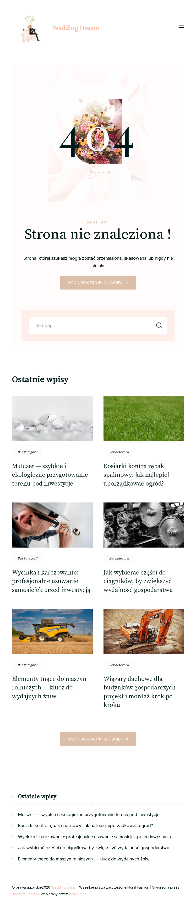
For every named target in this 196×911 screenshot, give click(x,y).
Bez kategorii (27, 452)
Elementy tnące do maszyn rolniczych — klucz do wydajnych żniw (49, 687)
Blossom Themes (25, 894)
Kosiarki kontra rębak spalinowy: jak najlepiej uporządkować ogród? (136, 475)
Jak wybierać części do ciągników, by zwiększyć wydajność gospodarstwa (138, 581)
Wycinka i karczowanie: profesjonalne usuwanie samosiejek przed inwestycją (51, 581)
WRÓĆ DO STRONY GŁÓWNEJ (94, 282)
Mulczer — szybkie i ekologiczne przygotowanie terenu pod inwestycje (50, 475)
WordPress (77, 894)
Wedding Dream (75, 27)
